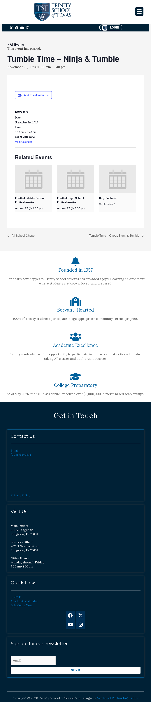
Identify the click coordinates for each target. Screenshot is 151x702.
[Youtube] (70, 624)
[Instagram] (80, 624)
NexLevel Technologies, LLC (118, 698)
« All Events (15, 44)
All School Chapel (23, 235)
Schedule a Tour (22, 605)
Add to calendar (34, 95)
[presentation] (33, 179)
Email (14, 450)
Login (114, 27)
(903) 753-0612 (21, 454)
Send (75, 670)
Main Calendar (23, 142)
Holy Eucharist (108, 198)
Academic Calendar (24, 601)
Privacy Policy (20, 495)
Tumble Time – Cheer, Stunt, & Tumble (114, 235)
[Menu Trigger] (139, 11)
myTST (16, 597)
